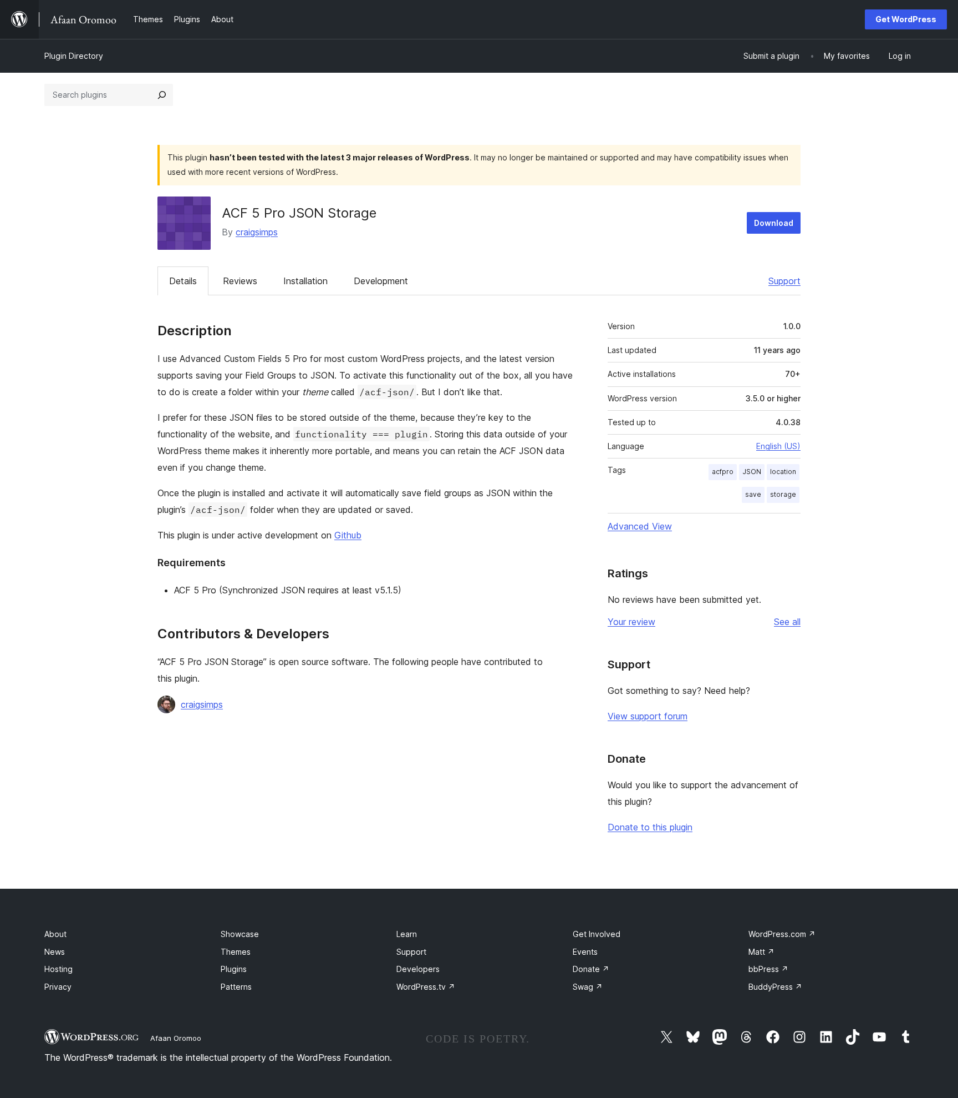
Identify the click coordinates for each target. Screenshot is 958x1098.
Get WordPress (905, 19)
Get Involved (596, 934)
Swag (588, 986)
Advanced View (640, 526)
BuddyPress (775, 986)
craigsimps (257, 232)
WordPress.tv (425, 986)
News (54, 951)
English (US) (778, 446)
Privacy (58, 986)
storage (783, 494)
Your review (631, 621)
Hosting (58, 969)
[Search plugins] (162, 95)
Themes (236, 951)
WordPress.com (782, 934)
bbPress (768, 969)
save (753, 494)
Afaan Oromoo (175, 1038)
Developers (418, 969)
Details (183, 280)
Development (381, 280)
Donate (591, 969)
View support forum (647, 716)
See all (787, 621)
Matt (761, 951)
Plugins (234, 969)
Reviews (240, 280)
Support (784, 280)
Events (585, 951)
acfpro (722, 471)
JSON (751, 471)
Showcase (240, 934)
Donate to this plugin (650, 827)
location (783, 471)
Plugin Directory (73, 56)
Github (347, 535)
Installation (305, 280)
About (55, 934)
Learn (406, 934)
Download (773, 223)
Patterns (236, 986)
